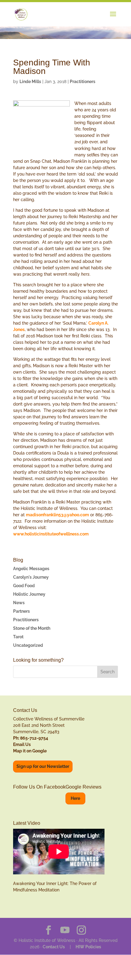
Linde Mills (30, 81)
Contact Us (54, 946)
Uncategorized (28, 645)
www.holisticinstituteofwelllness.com (51, 534)
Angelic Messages (31, 568)
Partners (21, 611)
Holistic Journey (29, 594)
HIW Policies (88, 946)
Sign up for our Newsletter (42, 766)
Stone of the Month (31, 628)
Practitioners (82, 81)
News (19, 602)
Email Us (22, 744)
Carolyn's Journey (31, 577)
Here (75, 798)
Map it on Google (30, 750)
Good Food (24, 585)
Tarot (18, 636)
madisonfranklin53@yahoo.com (57, 514)
